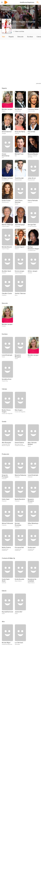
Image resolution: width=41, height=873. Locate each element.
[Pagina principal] (6, 3)
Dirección (20, 36)
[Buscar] (37, 2)
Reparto (11, 36)
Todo (3, 36)
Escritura (30, 36)
